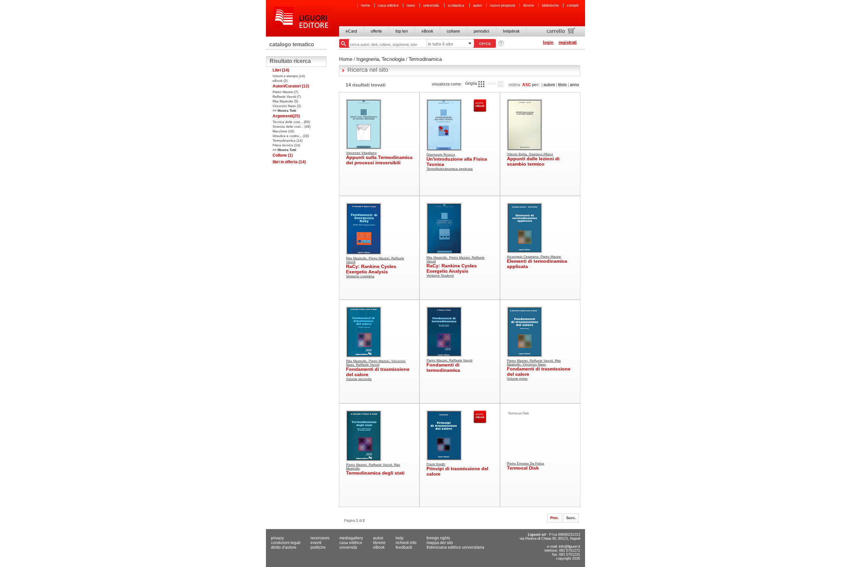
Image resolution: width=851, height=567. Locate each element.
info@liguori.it (569, 546)
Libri (281, 70)
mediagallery (351, 538)
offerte (376, 31)
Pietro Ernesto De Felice (525, 463)
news (411, 5)
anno (574, 84)
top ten (402, 31)
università (431, 5)
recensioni (319, 538)
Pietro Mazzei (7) (285, 92)
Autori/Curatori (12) (291, 86)
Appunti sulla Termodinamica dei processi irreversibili (379, 160)
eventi (315, 542)
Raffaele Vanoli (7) (287, 96)
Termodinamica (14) (288, 140)
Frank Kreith (435, 464)
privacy (277, 538)
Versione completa (360, 276)
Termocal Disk (523, 468)
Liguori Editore (302, 18)
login (548, 42)
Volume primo (517, 378)
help (400, 538)
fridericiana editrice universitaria (455, 547)
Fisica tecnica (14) (286, 145)
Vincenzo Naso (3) (287, 106)
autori (477, 5)
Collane (283, 155)
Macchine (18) (283, 131)
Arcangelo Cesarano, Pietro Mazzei (534, 256)
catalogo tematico (291, 44)
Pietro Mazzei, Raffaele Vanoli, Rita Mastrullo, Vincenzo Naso (534, 362)
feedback (404, 547)
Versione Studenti (440, 275)
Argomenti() (286, 116)
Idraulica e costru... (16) (291, 136)
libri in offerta (289, 162)
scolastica (456, 5)
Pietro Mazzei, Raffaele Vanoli (449, 360)
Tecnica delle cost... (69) (291, 122)
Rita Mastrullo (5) (285, 101)
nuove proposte (502, 5)
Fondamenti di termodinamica (443, 367)
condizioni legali (286, 542)
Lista (492, 83)
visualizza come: (447, 84)
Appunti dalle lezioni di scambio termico (533, 161)
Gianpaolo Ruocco (440, 154)
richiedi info (406, 542)
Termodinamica (425, 59)
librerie (528, 5)
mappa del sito (439, 542)
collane (453, 31)
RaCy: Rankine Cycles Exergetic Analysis (371, 269)
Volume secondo (359, 379)
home (365, 5)
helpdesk (511, 31)
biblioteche (550, 5)
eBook (427, 31)
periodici (481, 31)
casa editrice (388, 5)
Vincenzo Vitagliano (361, 153)
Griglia (471, 83)
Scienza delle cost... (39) (291, 126)
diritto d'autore (284, 547)
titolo (562, 84)
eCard (351, 31)
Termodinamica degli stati (375, 473)
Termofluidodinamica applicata (449, 169)
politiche (318, 547)
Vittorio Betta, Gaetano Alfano (530, 154)
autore (549, 84)
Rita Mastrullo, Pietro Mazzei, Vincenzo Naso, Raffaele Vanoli (376, 362)
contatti (572, 5)
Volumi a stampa (289, 76)
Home (345, 59)
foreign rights (438, 538)
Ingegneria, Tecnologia (380, 59)
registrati (567, 42)
